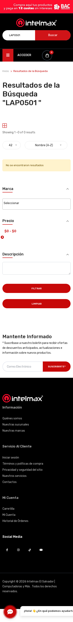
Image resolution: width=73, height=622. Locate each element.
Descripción (13, 254)
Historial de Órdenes (15, 521)
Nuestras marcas (13, 430)
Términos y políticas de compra (22, 463)
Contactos (9, 482)
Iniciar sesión (10, 457)
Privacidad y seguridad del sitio (22, 470)
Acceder (24, 55)
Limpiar (37, 303)
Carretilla (8, 508)
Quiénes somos (12, 418)
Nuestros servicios (14, 476)
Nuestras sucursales (15, 424)
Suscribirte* (56, 366)
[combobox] (36, 204)
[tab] (4, 125)
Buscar (52, 35)
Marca (7, 189)
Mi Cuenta (8, 515)
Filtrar (36, 288)
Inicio (5, 71)
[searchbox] (36, 203)
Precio (8, 221)
